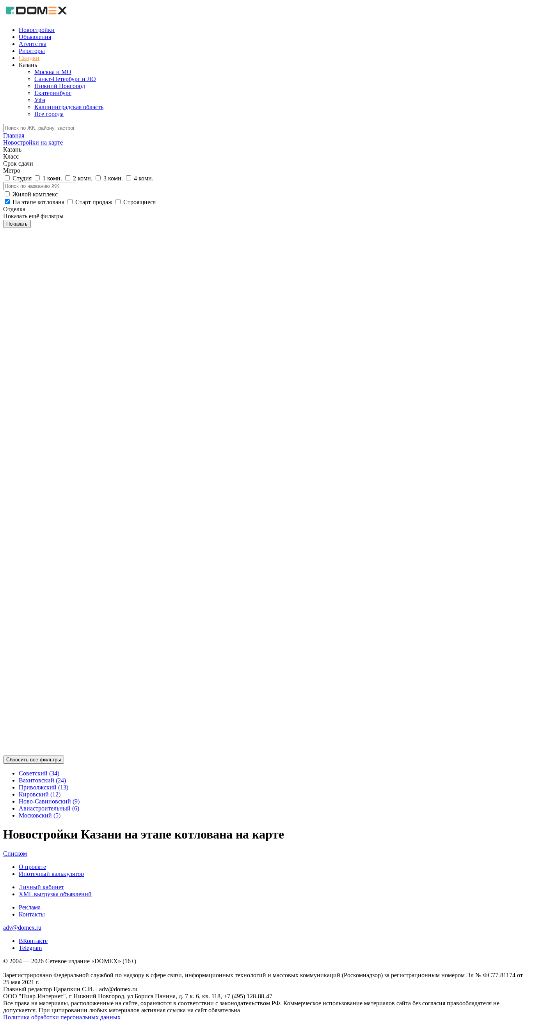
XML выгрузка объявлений (55, 894)
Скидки (29, 58)
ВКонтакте (33, 940)
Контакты (32, 914)
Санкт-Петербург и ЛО (65, 79)
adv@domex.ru (22, 927)
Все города (49, 114)
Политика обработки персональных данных (62, 1017)
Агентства (32, 44)
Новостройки (37, 29)
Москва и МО (52, 72)
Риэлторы (32, 51)
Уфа (39, 100)
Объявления (35, 37)
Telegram (30, 948)
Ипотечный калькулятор (51, 873)
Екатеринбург (52, 93)
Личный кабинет (41, 887)
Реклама (30, 907)
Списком (15, 853)
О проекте (32, 866)
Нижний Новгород (59, 86)
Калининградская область (68, 107)
